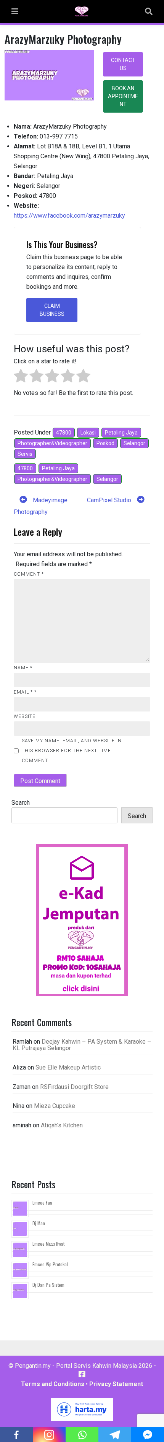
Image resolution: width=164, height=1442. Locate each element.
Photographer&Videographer (52, 443)
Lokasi (88, 433)
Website (24, 716)
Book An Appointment (123, 96)
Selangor (134, 443)
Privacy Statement (116, 1384)
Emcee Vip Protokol (50, 1264)
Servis (25, 454)
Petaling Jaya (121, 433)
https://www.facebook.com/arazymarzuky (69, 215)
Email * (25, 692)
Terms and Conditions (52, 1384)
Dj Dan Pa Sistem (48, 1284)
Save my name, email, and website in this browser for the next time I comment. (72, 750)
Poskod (105, 443)
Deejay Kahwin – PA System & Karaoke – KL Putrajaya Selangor (82, 1045)
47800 (63, 433)
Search (20, 802)
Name (23, 667)
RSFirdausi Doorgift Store (74, 1086)
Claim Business (52, 310)
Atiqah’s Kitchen (62, 1125)
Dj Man (38, 1223)
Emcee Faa (42, 1202)
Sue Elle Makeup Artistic (68, 1067)
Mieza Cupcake (54, 1105)
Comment (29, 574)
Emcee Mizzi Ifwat (48, 1243)
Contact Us (123, 64)
